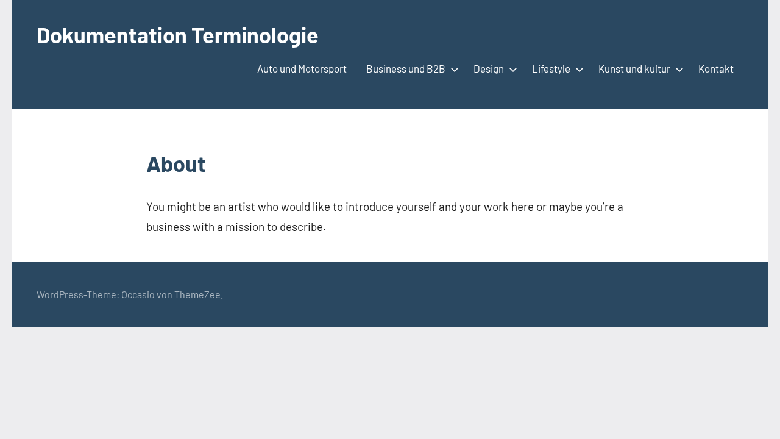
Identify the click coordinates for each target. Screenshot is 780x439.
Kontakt (716, 68)
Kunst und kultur (634, 68)
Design (488, 68)
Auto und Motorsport (302, 68)
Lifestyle (551, 68)
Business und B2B (405, 68)
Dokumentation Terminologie (178, 34)
